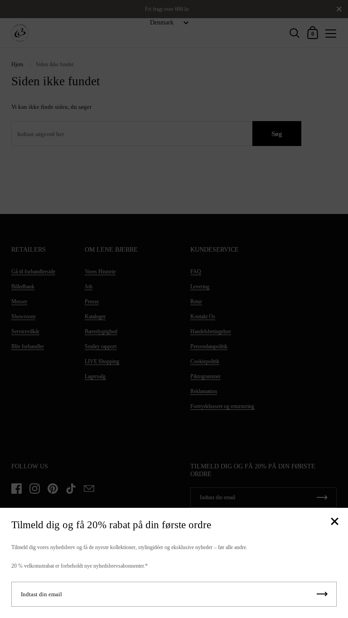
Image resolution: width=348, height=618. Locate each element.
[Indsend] (322, 594)
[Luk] (334, 522)
